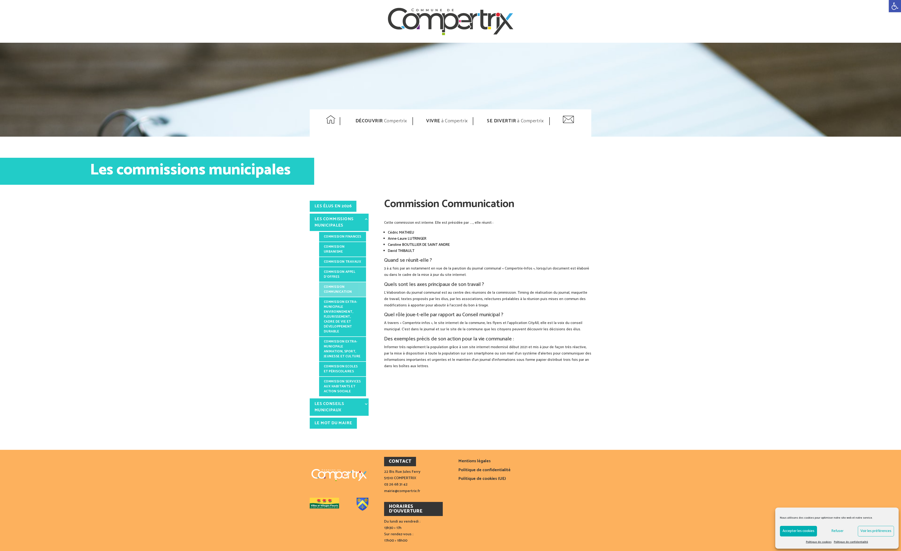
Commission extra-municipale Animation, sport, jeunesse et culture (342, 349)
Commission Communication (338, 289)
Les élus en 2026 (333, 206)
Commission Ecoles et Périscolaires (341, 369)
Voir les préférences (875, 531)
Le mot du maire (333, 423)
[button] (895, 6)
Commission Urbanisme (334, 249)
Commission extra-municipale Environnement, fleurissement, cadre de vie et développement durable (341, 316)
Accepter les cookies (798, 531)
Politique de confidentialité (851, 542)
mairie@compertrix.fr (402, 491)
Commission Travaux (342, 262)
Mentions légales (474, 462)
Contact (569, 121)
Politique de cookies (819, 542)
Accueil (331, 121)
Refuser (837, 531)
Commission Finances (342, 236)
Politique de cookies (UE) (482, 479)
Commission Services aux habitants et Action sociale (342, 386)
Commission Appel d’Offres (339, 274)
